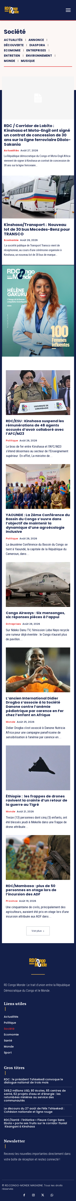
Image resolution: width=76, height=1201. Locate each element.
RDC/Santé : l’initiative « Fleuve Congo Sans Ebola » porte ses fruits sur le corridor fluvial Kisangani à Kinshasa (35, 1123)
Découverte (14, 45)
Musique (28, 61)
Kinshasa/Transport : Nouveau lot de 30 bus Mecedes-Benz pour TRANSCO (37, 229)
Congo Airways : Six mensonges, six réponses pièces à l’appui (35, 615)
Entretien (12, 56)
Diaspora (37, 45)
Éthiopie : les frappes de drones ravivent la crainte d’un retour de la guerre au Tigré (36, 800)
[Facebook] (24, 1195)
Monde (9, 61)
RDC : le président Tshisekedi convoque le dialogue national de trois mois (33, 1081)
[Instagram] (33, 1195)
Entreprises (36, 50)
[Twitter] (42, 1195)
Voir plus (37, 930)
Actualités (13, 40)
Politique (12, 440)
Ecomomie (12, 50)
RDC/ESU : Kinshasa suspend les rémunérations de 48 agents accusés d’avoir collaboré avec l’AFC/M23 (35, 427)
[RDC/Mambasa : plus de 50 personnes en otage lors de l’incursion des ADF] (38, 857)
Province (12, 901)
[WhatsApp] (52, 1195)
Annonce (36, 40)
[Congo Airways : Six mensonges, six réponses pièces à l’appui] (38, 584)
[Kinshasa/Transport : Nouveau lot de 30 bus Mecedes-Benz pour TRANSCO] (38, 196)
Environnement (39, 56)
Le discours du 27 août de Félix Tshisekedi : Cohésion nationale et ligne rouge (34, 1110)
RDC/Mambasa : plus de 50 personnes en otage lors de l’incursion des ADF (31, 890)
